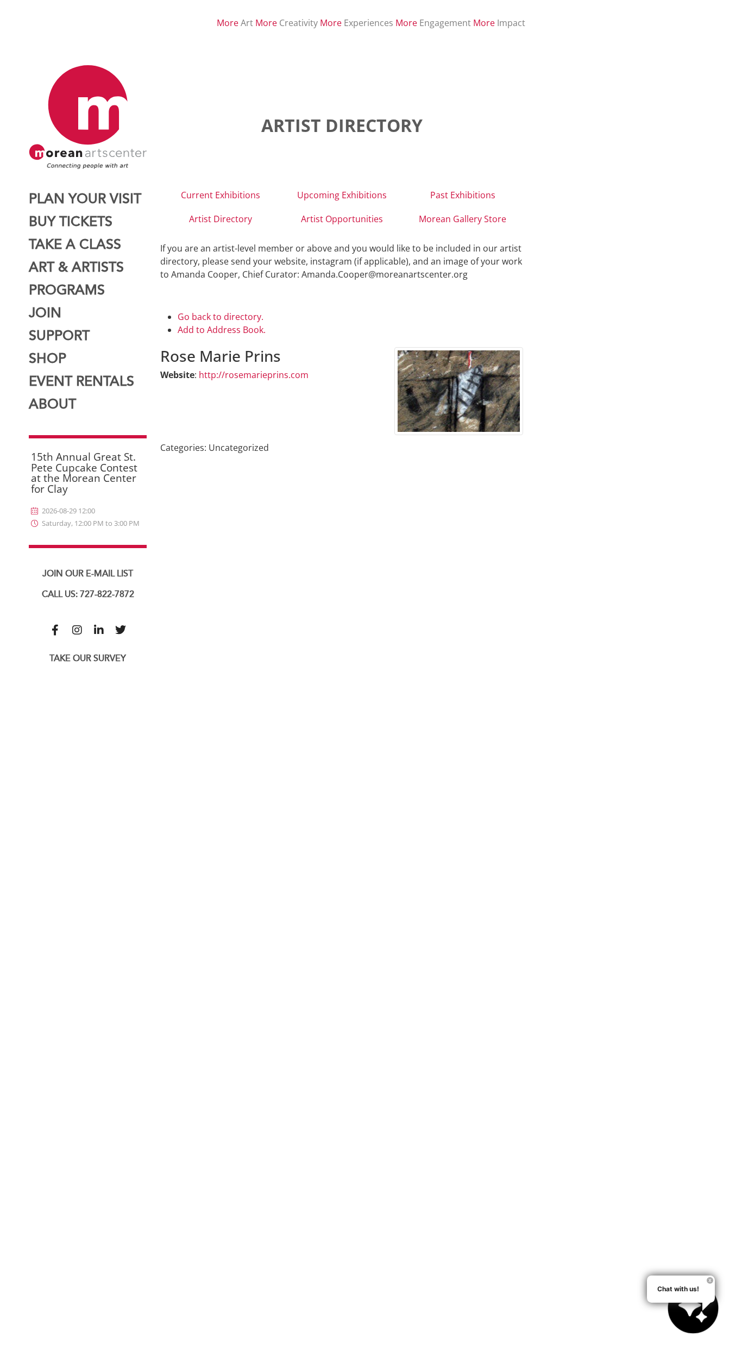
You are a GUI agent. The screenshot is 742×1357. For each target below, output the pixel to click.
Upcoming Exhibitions (342, 195)
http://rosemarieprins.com (254, 375)
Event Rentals (81, 381)
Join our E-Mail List (87, 573)
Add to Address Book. (222, 330)
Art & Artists (76, 267)
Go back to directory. (220, 317)
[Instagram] (77, 630)
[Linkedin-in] (99, 630)
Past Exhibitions (462, 195)
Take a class (75, 245)
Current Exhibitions (220, 195)
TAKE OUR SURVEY (87, 658)
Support (59, 336)
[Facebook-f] (55, 630)
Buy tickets (70, 222)
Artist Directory (220, 219)
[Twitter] (120, 630)
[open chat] (693, 1308)
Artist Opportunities (342, 219)
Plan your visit (85, 199)
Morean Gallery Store (462, 219)
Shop (47, 359)
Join (45, 313)
